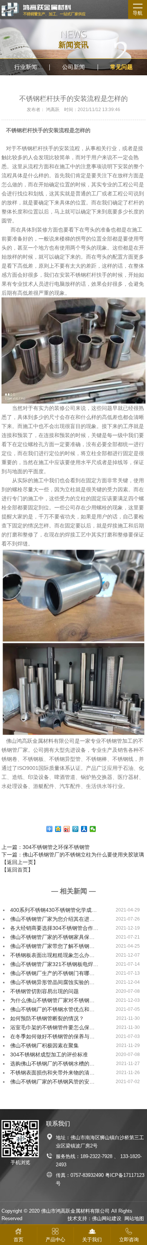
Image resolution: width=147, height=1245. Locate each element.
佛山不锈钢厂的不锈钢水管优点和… (52, 1009)
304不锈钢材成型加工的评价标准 (49, 1054)
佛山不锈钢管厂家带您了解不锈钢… (52, 946)
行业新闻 (25, 67)
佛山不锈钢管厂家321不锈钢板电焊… (54, 964)
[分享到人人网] (84, 829)
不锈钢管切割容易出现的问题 (44, 991)
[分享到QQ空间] (58, 829)
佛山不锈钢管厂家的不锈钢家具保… (52, 937)
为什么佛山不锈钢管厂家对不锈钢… (52, 1000)
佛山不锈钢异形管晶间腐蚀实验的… (52, 982)
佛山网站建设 (106, 1218)
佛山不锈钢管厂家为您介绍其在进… (52, 919)
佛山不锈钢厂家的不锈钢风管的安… (52, 1082)
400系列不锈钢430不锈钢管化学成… (53, 910)
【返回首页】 (17, 870)
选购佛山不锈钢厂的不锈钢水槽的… (52, 1064)
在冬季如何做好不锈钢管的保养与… (52, 1036)
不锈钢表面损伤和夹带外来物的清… (52, 1073)
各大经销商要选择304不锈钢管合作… (54, 928)
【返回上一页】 (20, 862)
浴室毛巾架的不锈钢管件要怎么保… (52, 1027)
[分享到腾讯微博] (75, 829)
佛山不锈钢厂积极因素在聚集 (44, 1045)
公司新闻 (73, 67)
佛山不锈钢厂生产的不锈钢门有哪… (52, 973)
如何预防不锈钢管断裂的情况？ (47, 1018)
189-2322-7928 (96, 1156)
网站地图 (134, 1218)
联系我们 (58, 1123)
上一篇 (46, 847)
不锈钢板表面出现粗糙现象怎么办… (52, 955)
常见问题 (121, 67)
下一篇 (73, 855)
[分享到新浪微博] (67, 829)
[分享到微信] (93, 829)
